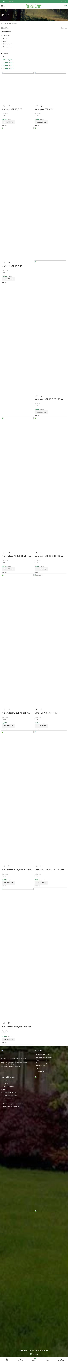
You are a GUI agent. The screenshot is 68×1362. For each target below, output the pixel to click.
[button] (8, 122)
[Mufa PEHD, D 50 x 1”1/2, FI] (50, 640)
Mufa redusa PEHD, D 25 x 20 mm (49, 399)
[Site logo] (34, 6)
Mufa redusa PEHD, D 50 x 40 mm (49, 870)
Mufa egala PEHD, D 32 (45, 109)
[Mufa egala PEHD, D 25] (18, 87)
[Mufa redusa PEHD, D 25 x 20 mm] (50, 193)
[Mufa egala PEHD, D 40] (18, 193)
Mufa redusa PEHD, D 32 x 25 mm (16, 556)
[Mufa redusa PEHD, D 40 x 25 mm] (50, 483)
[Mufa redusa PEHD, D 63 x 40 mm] (18, 954)
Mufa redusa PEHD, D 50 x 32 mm (16, 870)
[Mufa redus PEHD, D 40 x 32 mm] (18, 640)
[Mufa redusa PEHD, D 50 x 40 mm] (50, 797)
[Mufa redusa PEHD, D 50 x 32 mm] (18, 797)
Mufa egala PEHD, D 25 (12, 109)
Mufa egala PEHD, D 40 (12, 266)
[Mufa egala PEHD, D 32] (50, 87)
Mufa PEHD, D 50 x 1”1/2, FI (47, 713)
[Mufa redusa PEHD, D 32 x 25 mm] (18, 483)
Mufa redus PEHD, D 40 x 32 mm (16, 713)
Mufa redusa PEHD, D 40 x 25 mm (49, 556)
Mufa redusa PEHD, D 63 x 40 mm (16, 1027)
